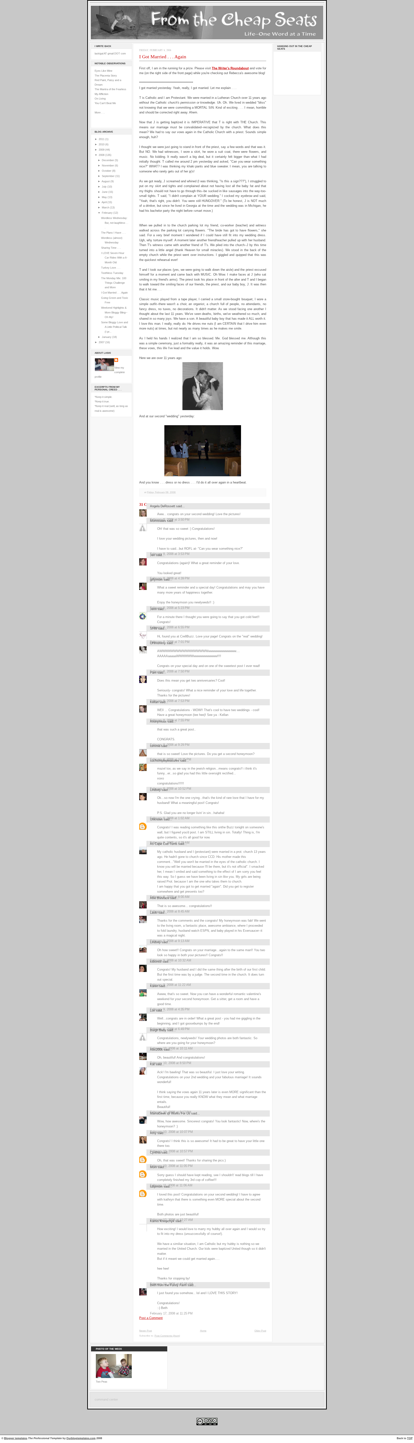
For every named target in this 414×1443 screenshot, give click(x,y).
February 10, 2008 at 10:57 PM (171, 1151)
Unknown (156, 819)
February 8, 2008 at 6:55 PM (170, 627)
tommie (155, 746)
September (108, 176)
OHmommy (158, 643)
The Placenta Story (106, 75)
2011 (102, 139)
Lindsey (155, 790)
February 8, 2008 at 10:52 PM (170, 788)
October (107, 170)
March (106, 207)
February (107, 212)
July (104, 186)
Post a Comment (151, 1318)
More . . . (100, 112)
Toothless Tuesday (112, 272)
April (104, 202)
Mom (153, 1167)
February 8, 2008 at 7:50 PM (170, 671)
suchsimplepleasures (164, 760)
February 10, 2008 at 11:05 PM (171, 1166)
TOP (410, 1438)
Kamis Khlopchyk (162, 1221)
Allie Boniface (159, 898)
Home (203, 1330)
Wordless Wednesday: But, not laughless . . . (114, 223)
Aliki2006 (156, 1049)
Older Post (260, 1330)
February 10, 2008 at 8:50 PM (170, 1063)
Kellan (154, 702)
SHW (153, 628)
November (108, 165)
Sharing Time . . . (111, 247)
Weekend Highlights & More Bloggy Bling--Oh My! (114, 312)
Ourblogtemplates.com (81, 1438)
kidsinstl (155, 961)
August (106, 181)
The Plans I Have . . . (113, 232)
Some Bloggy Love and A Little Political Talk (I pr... (114, 327)
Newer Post (145, 1330)
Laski (153, 912)
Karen (154, 986)
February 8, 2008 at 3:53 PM (170, 554)
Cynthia (155, 1152)
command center (106, 1399)
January (107, 337)
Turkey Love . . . (110, 267)
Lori (152, 1010)
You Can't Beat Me (105, 103)
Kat (152, 1064)
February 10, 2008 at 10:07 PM (171, 1132)
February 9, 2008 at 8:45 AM (170, 911)
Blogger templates (15, 1438)
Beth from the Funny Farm (168, 1285)
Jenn (153, 609)
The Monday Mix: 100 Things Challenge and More (113, 283)
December (108, 160)
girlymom (156, 579)
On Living (100, 98)
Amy (153, 1133)
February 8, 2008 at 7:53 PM (170, 701)
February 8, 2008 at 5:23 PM (170, 608)
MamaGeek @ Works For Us (170, 1113)
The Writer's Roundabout (230, 68)
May (105, 197)
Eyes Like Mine (103, 70)
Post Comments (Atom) (167, 1335)
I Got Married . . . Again (114, 292)
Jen (152, 555)
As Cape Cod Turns (163, 844)
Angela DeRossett (162, 506)
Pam (153, 672)
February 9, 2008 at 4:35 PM (170, 1009)
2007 (102, 342)
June (105, 191)
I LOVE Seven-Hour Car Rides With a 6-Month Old (114, 258)
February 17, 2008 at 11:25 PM (171, 1313)
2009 (102, 149)
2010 (102, 144)
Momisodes (158, 521)
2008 (102, 154)
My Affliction (101, 94)
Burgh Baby (158, 1030)
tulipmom (156, 1186)
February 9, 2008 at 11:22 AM (170, 985)
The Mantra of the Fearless (110, 89)
